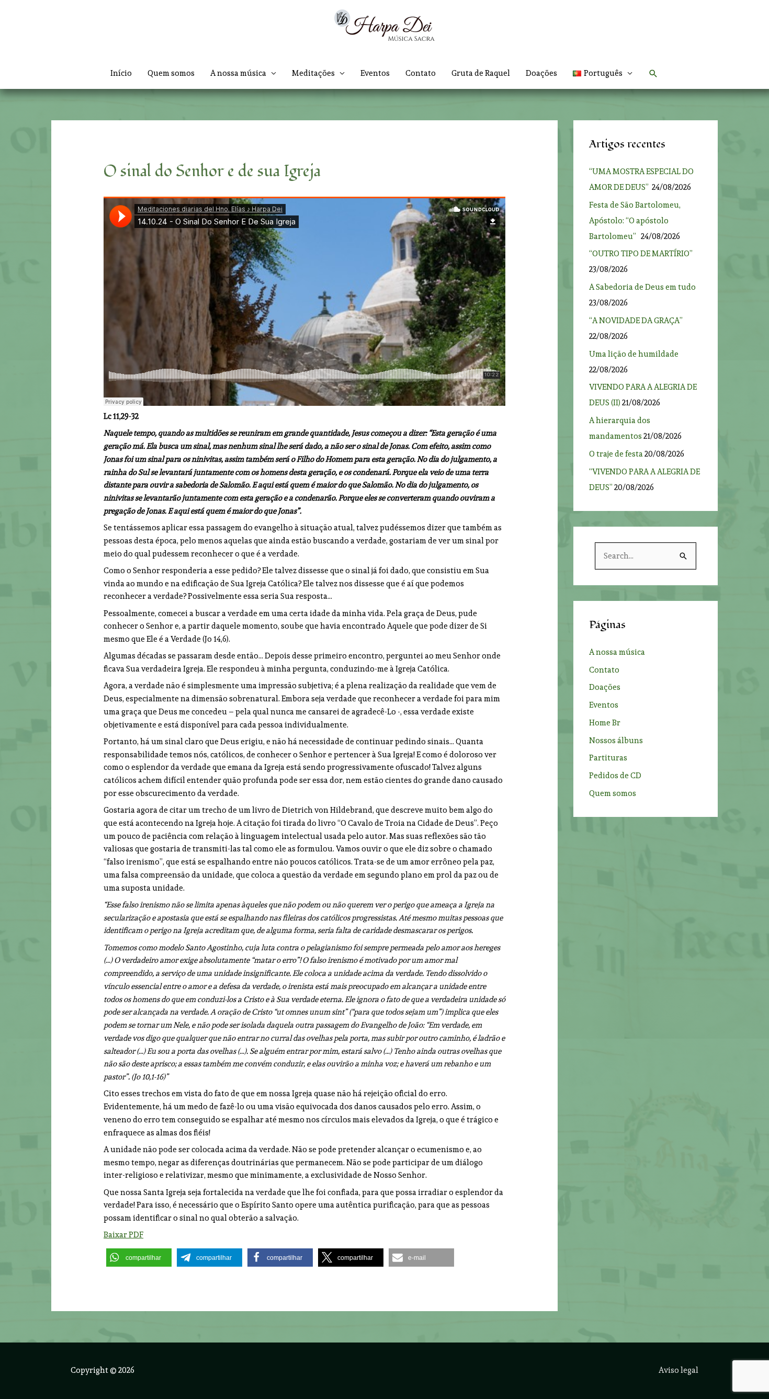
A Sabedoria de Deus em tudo (642, 287)
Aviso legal (678, 1370)
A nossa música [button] (238, 73)
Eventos (375, 73)
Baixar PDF (123, 1234)
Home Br (604, 722)
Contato (420, 73)
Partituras (608, 758)
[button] (602, 73)
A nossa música (617, 652)
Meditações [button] (313, 73)
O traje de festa (616, 454)
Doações (541, 73)
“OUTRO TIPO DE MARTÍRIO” (641, 253)
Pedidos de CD (615, 775)
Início (121, 73)
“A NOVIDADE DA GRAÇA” (636, 320)
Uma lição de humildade (633, 354)
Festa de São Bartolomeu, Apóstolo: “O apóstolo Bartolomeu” (635, 220)
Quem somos (171, 73)
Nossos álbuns (616, 740)
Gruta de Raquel (480, 73)
